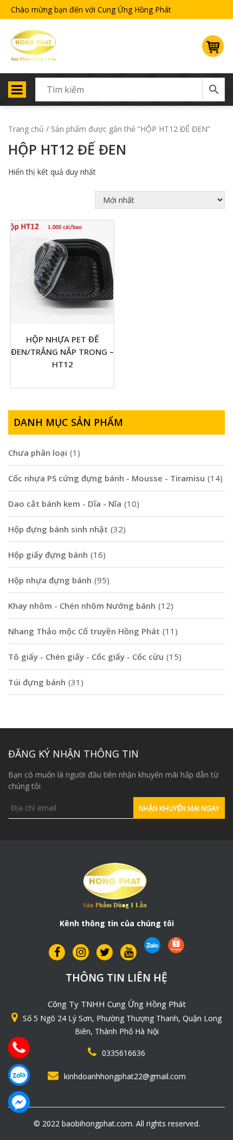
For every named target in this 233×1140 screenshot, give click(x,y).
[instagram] (81, 952)
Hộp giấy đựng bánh (48, 554)
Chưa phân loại (37, 452)
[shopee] (176, 945)
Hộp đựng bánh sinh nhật (58, 529)
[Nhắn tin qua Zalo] (19, 1075)
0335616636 (123, 1053)
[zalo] (152, 945)
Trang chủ (26, 129)
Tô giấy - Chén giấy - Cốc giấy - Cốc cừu (86, 656)
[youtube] (128, 952)
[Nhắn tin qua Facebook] (19, 1102)
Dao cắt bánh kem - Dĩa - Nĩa (64, 503)
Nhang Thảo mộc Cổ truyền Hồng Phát (84, 631)
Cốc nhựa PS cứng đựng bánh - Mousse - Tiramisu (106, 478)
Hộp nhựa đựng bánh (50, 580)
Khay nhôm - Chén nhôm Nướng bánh (82, 605)
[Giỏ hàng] (213, 50)
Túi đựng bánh (37, 682)
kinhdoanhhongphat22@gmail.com (125, 1076)
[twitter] (104, 952)
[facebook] (57, 952)
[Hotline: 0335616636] (19, 1048)
